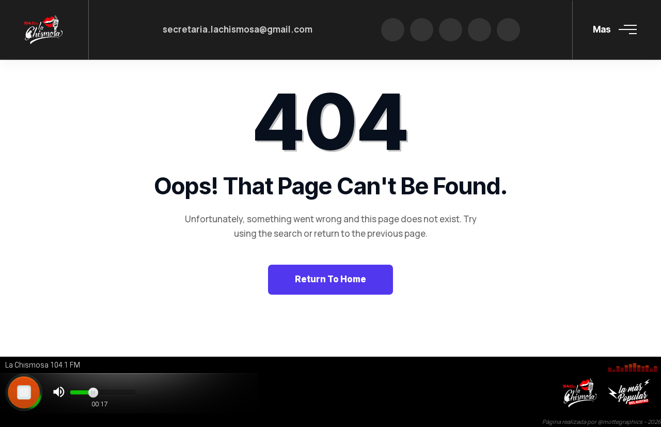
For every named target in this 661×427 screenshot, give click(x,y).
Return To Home (330, 279)
